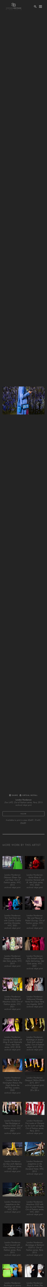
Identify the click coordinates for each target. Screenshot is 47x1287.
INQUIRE (23, 813)
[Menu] (40, 6)
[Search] (35, 6)
